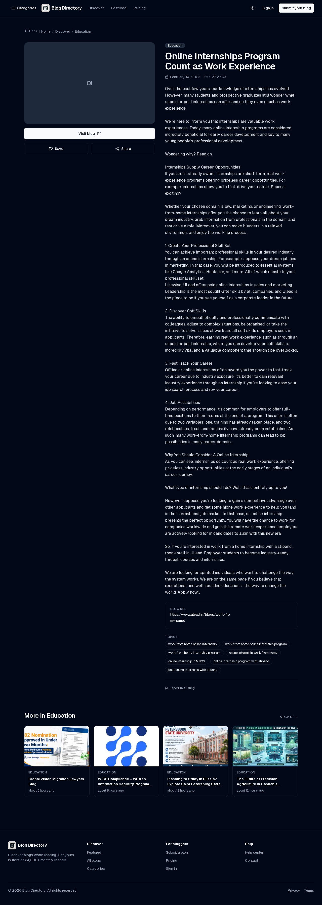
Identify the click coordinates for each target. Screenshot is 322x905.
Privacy (294, 890)
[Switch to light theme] (252, 8)
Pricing (140, 8)
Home (46, 31)
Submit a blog (177, 852)
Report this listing (182, 688)
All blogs (94, 860)
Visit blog (86, 133)
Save (59, 148)
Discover (96, 8)
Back (33, 31)
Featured (119, 8)
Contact (251, 860)
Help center (254, 852)
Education (83, 31)
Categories (96, 868)
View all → (289, 717)
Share (126, 148)
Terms (309, 890)
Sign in (268, 8)
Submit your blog (296, 8)
